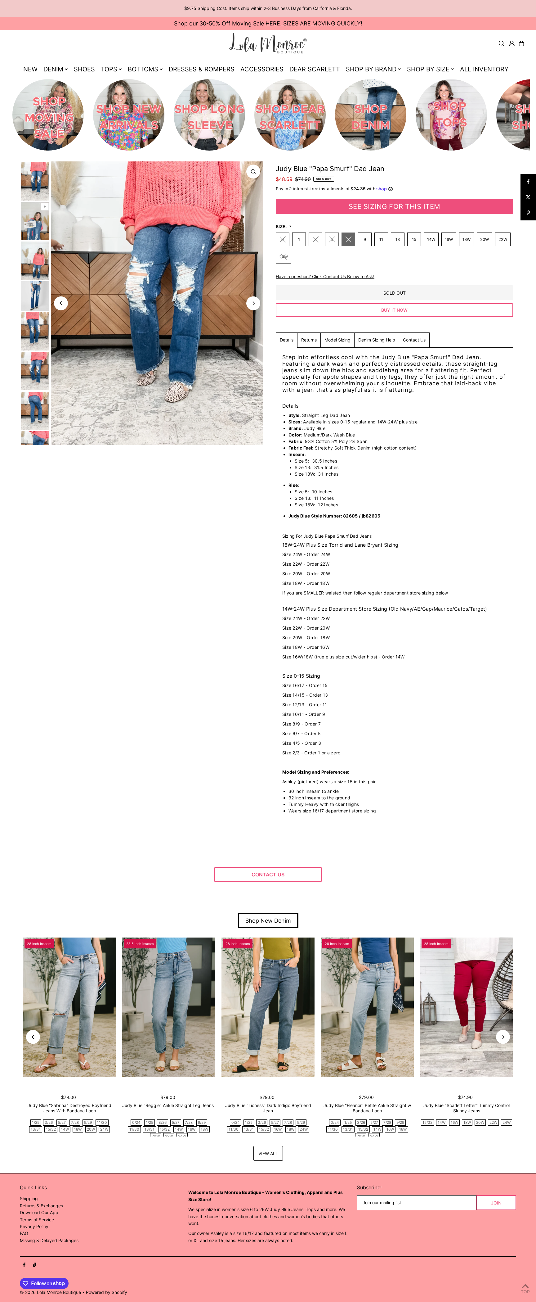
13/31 (36, 1129)
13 (397, 239)
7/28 (75, 1122)
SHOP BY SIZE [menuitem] (428, 69)
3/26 (49, 1122)
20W (484, 239)
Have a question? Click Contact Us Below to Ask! (325, 276)
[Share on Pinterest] (528, 212)
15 (414, 239)
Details (286, 339)
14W (431, 239)
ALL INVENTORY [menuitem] (484, 69)
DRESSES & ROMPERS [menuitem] (201, 69)
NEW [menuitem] (30, 69)
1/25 (35, 1122)
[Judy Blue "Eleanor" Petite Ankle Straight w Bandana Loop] (367, 1007)
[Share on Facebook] (528, 181)
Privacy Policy (34, 1226)
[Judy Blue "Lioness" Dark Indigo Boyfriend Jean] (268, 1007)
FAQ (24, 1233)
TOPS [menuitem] (109, 69)
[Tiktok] (34, 1265)
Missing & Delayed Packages (49, 1240)
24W (283, 256)
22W (502, 239)
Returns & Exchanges (41, 1205)
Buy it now (394, 310)
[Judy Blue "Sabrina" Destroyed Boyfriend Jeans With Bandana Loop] (69, 1007)
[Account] (512, 43)
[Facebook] (24, 1265)
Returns (309, 339)
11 (381, 239)
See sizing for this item (394, 206)
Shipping (29, 1198)
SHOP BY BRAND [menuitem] (371, 69)
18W (466, 239)
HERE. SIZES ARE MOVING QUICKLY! (314, 23)
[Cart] (521, 43)
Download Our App (39, 1212)
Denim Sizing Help (376, 339)
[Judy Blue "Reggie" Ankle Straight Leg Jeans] (168, 1007)
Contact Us (414, 339)
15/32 (51, 1129)
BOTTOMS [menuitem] (143, 69)
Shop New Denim (268, 920)
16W (449, 239)
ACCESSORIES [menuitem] (262, 69)
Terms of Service (37, 1219)
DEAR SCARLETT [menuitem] (314, 69)
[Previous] (61, 303)
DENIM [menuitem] (53, 69)
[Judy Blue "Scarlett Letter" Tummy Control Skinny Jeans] (466, 1007)
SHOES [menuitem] (84, 69)
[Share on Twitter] (528, 197)
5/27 (62, 1122)
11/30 (102, 1122)
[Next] (253, 303)
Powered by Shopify (106, 1292)
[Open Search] (501, 43)
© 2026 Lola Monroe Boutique (50, 1292)
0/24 (136, 1122)
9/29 (88, 1122)
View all (268, 1153)
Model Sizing (337, 339)
